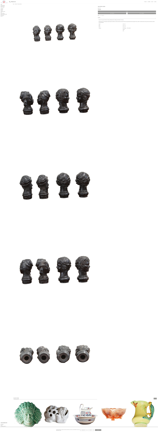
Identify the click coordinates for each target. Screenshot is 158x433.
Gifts (123, 30)
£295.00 (99, 9)
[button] (2, 12)
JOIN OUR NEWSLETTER (4, 422)
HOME (1, 4)
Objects (124, 29)
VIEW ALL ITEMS (2, 7)
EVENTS (1, 425)
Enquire (127, 11)
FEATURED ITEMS (3, 6)
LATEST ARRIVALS (3, 5)
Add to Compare (142, 13)
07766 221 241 (13, 1)
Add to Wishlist (112, 13)
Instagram (2, 424)
